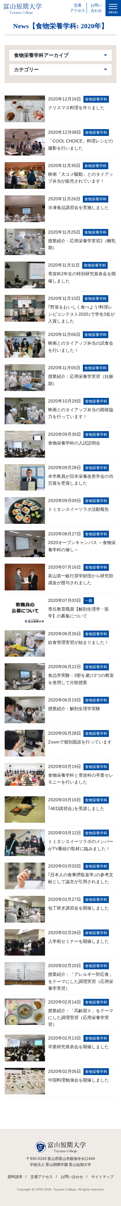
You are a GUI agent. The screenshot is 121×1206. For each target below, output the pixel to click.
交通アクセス (41, 1177)
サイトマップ (102, 1177)
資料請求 (14, 1177)
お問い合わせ (72, 1177)
